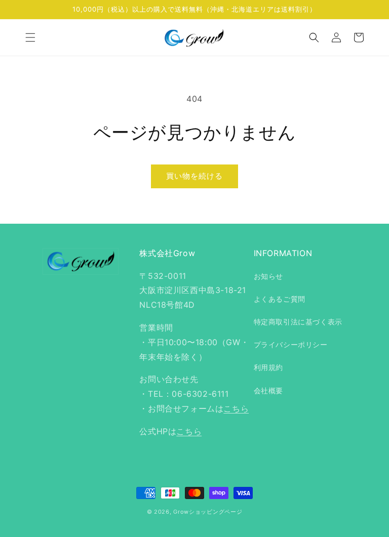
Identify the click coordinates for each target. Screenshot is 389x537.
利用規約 (268, 367)
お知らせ (268, 276)
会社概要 (268, 390)
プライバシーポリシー (291, 344)
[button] (30, 37)
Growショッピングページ (207, 511)
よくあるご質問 (279, 299)
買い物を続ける (194, 176)
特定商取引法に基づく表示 (298, 321)
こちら (236, 408)
